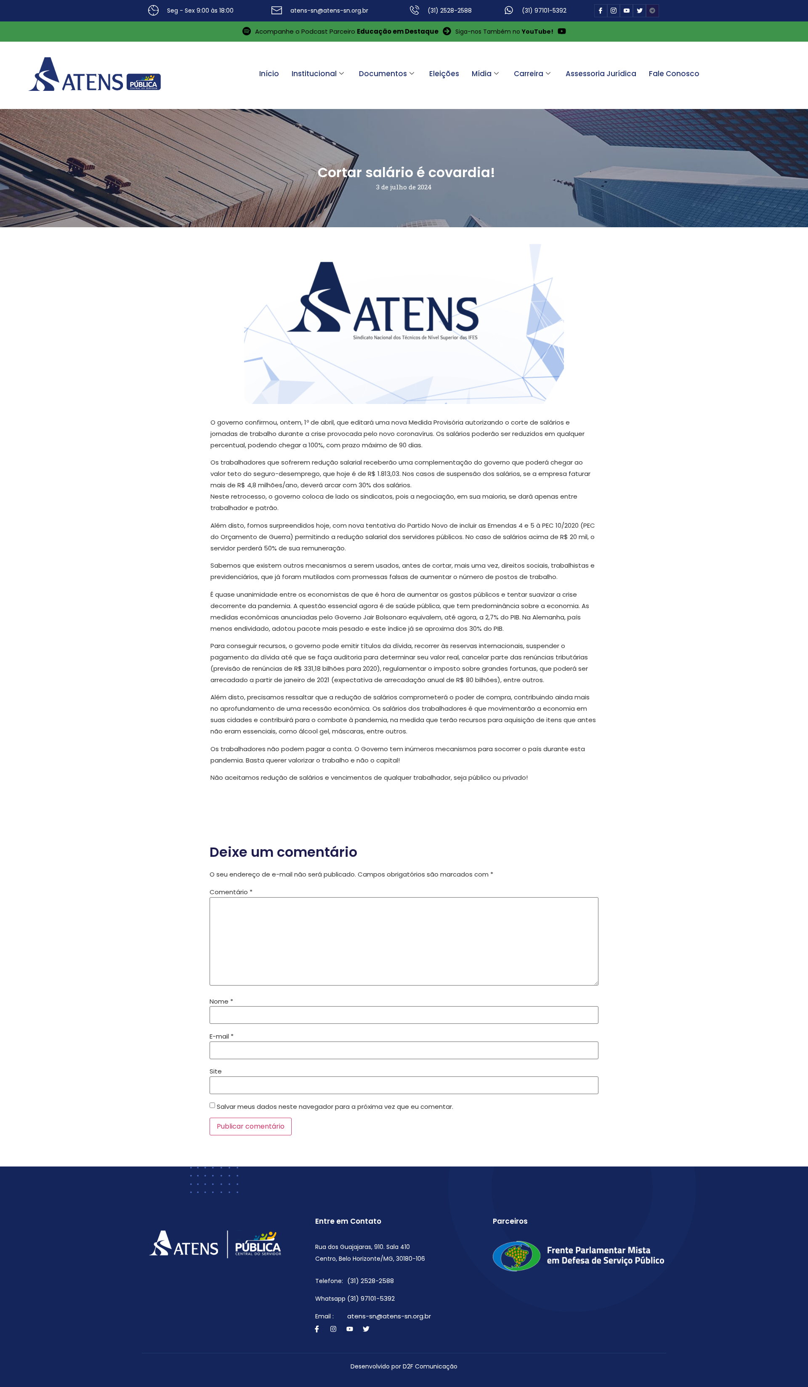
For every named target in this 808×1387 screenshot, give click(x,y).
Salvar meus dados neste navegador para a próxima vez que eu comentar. (335, 1106)
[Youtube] (349, 1329)
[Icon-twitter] (639, 10)
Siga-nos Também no (504, 31)
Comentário (231, 892)
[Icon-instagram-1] (613, 10)
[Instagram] (333, 1329)
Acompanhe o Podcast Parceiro (347, 31)
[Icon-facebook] (600, 10)
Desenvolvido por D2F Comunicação (404, 1366)
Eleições (444, 74)
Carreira (528, 74)
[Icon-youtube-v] (626, 10)
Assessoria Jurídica (601, 74)
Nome (221, 1001)
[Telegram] (652, 10)
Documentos (383, 74)
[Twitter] (366, 1329)
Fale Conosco (674, 74)
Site (216, 1071)
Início (269, 74)
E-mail (222, 1036)
